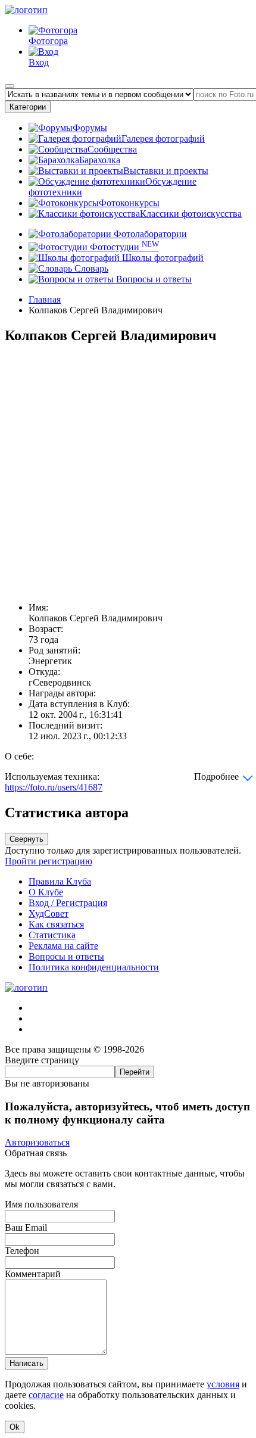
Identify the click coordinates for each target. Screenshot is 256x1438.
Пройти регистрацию (48, 861)
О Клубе (46, 892)
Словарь (90, 268)
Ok (15, 1427)
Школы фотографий (162, 258)
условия (223, 1384)
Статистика (52, 935)
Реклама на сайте (63, 946)
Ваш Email (26, 1227)
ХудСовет (48, 913)
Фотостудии (123, 247)
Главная (45, 299)
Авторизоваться (37, 1142)
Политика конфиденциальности (94, 967)
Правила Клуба (60, 881)
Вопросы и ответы (153, 279)
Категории (28, 106)
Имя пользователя (41, 1204)
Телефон (22, 1251)
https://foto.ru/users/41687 (53, 787)
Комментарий (33, 1274)
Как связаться (56, 924)
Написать (26, 1363)
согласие (46, 1395)
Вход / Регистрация (68, 903)
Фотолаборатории (149, 234)
